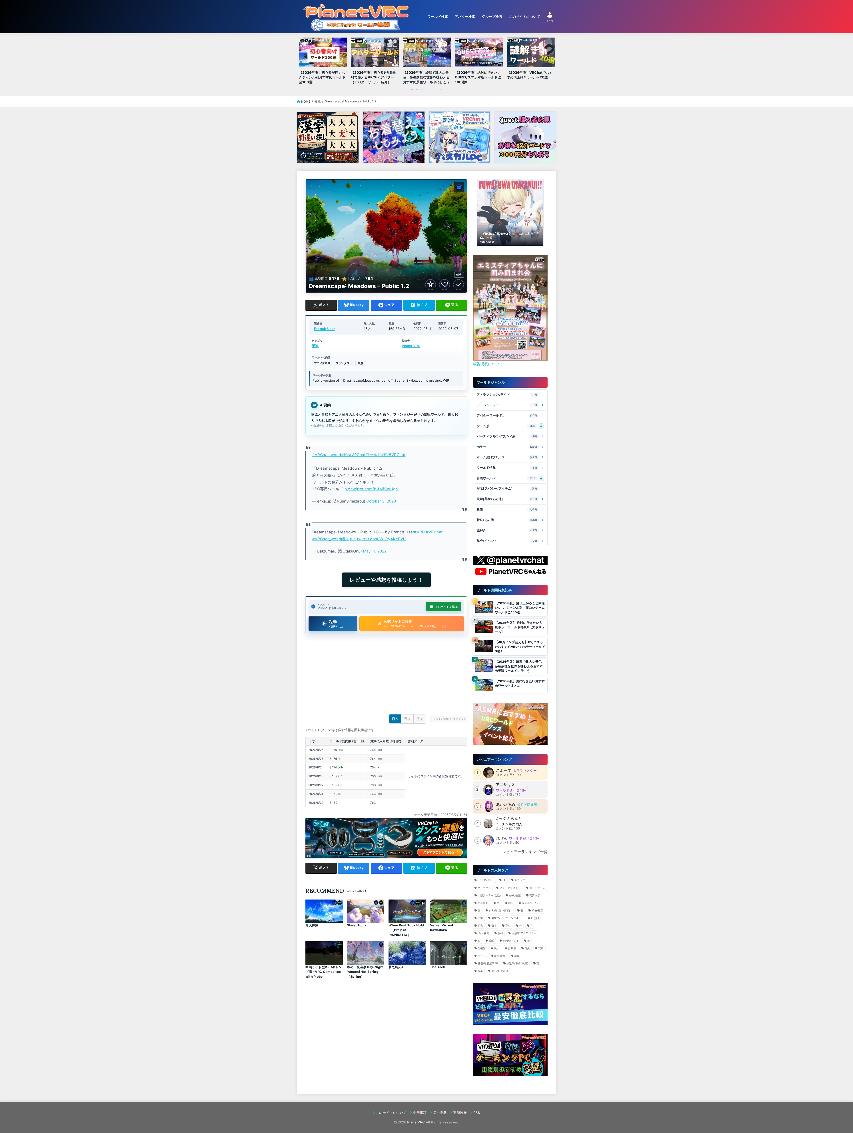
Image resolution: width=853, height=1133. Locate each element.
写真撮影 (483, 903)
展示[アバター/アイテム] (507, 489)
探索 (480, 925)
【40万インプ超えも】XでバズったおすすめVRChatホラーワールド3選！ (520, 646)
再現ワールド (506, 478)
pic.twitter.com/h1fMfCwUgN (372, 489)
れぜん (502, 838)
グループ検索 (492, 17)
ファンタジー (344, 363)
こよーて (504, 770)
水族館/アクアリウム (524, 933)
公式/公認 (515, 895)
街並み (482, 955)
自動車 (512, 948)
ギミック (519, 880)
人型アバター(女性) (489, 895)
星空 (508, 925)
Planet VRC (411, 346)
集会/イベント (507, 541)
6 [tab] (436, 89)
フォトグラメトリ (510, 888)
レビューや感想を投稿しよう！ (386, 580)
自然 (360, 363)
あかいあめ (505, 804)
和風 (510, 903)
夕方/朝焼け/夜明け (500, 910)
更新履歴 (460, 1113)
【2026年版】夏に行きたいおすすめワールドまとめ (520, 683)
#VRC (419, 532)
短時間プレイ (511, 940)
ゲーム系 (506, 426)
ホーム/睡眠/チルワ (507, 457)
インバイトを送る (446, 606)
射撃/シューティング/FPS (506, 918)
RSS (476, 1113)
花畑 (541, 948)
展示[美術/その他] (507, 499)
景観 (315, 346)
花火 (527, 948)
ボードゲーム (537, 888)
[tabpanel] (427, 62)
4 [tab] (426, 89)
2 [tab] (417, 89)
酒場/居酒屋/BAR (488, 963)
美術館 (482, 948)
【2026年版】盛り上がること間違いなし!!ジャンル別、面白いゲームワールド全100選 (520, 607)
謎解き (507, 530)
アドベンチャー (507, 405)
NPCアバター (486, 880)
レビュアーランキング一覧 (525, 852)
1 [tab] (412, 89)
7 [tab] (441, 89)
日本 (494, 925)
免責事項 (419, 1113)
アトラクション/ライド (507, 395)
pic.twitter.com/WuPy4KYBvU (378, 539)
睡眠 (491, 940)
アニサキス (505, 784)
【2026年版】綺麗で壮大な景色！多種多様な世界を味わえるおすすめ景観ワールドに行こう (520, 666)
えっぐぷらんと (508, 818)
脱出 (496, 948)
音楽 (480, 971)
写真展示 (534, 895)
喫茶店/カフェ (530, 903)
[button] (503, 356)
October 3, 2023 (381, 501)
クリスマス (484, 888)
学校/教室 (537, 910)
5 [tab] (431, 89)
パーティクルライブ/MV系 (507, 436)
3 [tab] (421, 89)
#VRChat (397, 454)
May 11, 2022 (375, 551)
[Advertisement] (386, 675)
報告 (459, 274)
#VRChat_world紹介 (330, 454)
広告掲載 (440, 1113)
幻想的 (535, 918)
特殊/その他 (507, 520)
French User (324, 329)
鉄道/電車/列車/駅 (517, 963)
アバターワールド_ (507, 415)
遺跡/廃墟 (500, 955)
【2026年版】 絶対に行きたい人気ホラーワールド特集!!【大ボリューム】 (520, 627)
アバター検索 (465, 17)
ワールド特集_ (507, 468)
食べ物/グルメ (499, 971)
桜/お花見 (483, 933)
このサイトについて (524, 17)
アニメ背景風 (322, 363)
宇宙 (480, 918)
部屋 (517, 955)
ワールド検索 (437, 17)
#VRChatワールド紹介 (369, 454)
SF (504, 880)
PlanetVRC (416, 1122)
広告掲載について (488, 364)
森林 (500, 933)
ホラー (507, 447)
